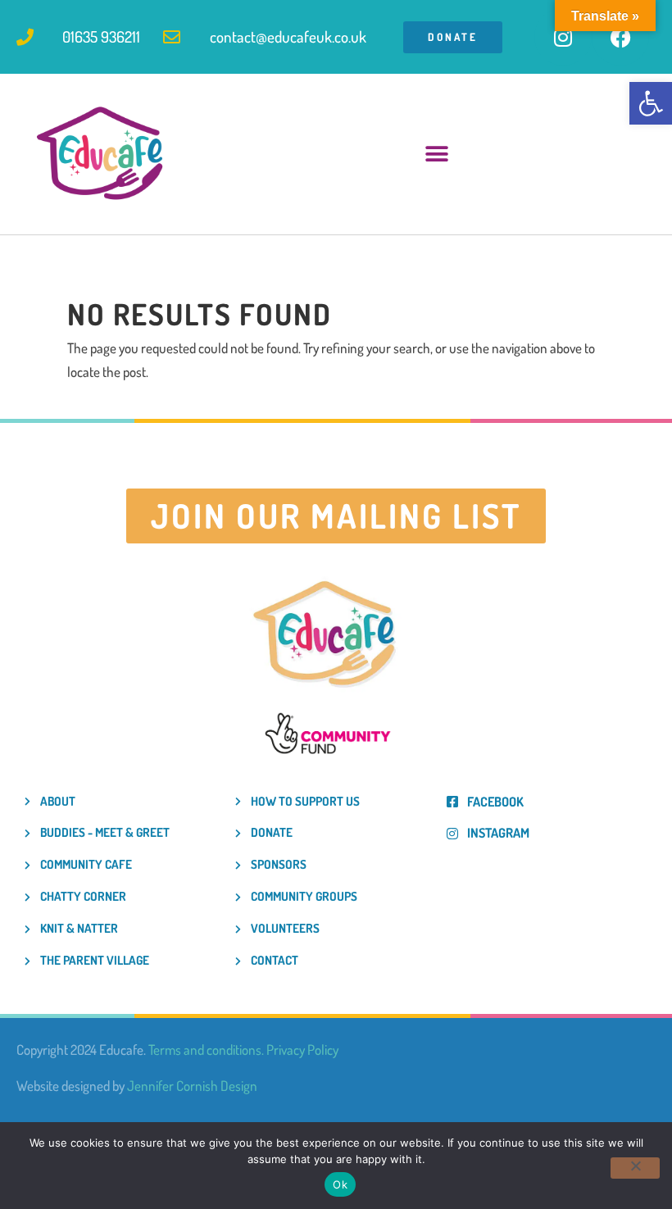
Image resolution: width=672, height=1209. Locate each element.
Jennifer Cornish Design (192, 1085)
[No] (635, 1168)
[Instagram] (563, 37)
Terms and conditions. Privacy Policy (243, 1049)
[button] (650, 103)
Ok (340, 1184)
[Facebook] (620, 37)
